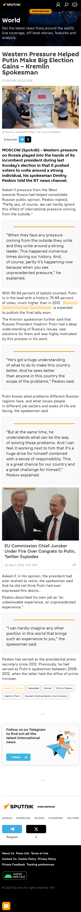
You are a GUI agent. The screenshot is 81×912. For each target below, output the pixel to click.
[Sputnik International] (12, 6)
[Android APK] (15, 876)
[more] (74, 565)
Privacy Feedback (13, 864)
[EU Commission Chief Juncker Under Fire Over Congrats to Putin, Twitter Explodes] (40, 514)
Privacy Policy (47, 859)
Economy (56, 818)
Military (73, 818)
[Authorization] (58, 4)
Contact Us (9, 859)
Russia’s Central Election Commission (40, 305)
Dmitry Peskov (64, 688)
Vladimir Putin (12, 695)
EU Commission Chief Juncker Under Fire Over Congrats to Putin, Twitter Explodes (40, 551)
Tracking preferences (40, 864)
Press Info (22, 853)
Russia (19, 688)
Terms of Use (39, 853)
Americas (23, 818)
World (7, 688)
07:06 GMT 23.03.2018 (17, 81)
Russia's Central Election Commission (46, 695)
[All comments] (6, 906)
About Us (8, 853)
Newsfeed (33, 688)
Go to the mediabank (48, 131)
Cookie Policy (27, 859)
